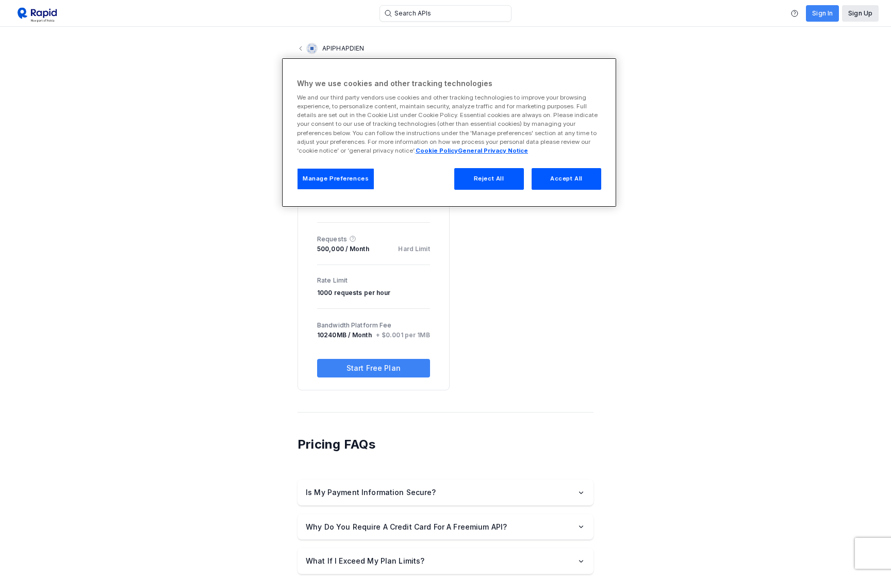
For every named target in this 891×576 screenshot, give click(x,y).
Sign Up (860, 13)
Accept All (566, 178)
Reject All (489, 178)
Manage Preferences (336, 178)
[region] (449, 132)
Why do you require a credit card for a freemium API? (406, 526)
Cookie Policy (437, 150)
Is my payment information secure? (371, 492)
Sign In (822, 13)
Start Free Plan (373, 368)
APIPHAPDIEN (343, 48)
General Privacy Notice (493, 150)
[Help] (794, 13)
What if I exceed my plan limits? (365, 560)
